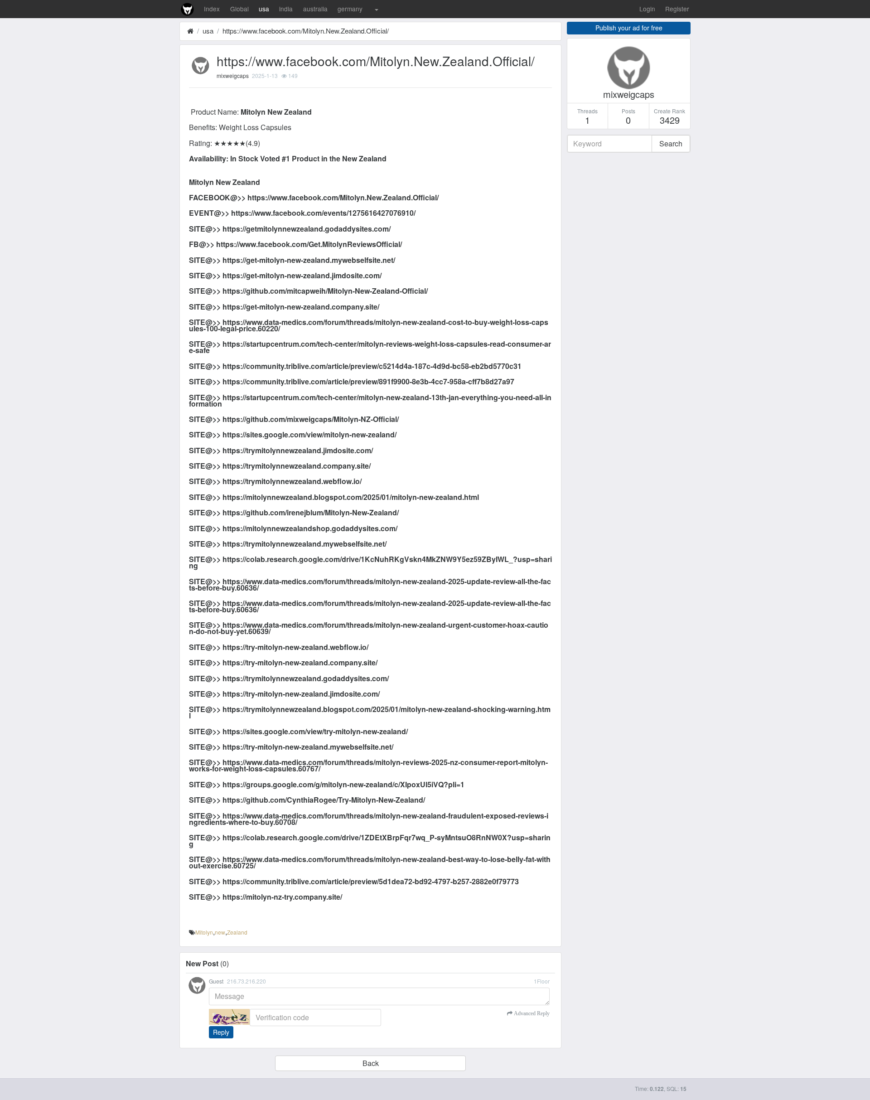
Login (647, 8)
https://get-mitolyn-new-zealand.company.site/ (300, 306)
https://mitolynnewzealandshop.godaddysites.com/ (309, 528)
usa (264, 8)
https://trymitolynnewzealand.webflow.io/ (292, 481)
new (220, 932)
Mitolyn (204, 932)
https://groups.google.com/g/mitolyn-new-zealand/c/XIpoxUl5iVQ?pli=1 (343, 784)
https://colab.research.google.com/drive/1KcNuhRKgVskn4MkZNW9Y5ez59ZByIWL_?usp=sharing (370, 562)
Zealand (237, 932)
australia (315, 8)
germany (350, 8)
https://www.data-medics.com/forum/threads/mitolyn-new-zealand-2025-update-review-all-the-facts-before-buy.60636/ (370, 584)
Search (670, 143)
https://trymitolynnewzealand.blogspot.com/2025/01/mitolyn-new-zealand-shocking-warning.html (370, 712)
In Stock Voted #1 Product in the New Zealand (308, 158)
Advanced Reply (531, 1013)
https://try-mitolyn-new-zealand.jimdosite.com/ (301, 693)
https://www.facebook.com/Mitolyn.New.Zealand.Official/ (305, 30)
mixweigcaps (233, 75)
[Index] (190, 30)
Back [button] (370, 1063)
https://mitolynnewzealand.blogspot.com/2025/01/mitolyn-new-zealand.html (350, 497)
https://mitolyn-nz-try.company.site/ (282, 897)
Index (212, 8)
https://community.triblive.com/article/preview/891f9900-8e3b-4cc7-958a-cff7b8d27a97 (368, 381)
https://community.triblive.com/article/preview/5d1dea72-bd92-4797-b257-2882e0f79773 (370, 881)
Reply (221, 1032)
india (286, 8)
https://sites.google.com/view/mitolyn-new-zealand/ (309, 434)
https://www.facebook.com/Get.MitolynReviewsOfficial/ (309, 244)
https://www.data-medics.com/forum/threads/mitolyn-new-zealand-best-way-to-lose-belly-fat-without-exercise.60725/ (370, 862)
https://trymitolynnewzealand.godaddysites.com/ (305, 678)
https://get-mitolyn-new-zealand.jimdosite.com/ (302, 275)
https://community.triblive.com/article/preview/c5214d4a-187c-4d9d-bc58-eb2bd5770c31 (372, 366)
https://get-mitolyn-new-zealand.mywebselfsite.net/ (308, 260)
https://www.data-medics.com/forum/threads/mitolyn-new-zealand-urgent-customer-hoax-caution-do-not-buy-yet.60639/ (368, 628)
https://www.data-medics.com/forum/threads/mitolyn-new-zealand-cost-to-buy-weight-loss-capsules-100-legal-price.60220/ (368, 325)
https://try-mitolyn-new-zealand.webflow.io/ (295, 647)
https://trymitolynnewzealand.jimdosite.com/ (297, 450)
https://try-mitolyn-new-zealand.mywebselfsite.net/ (307, 746)
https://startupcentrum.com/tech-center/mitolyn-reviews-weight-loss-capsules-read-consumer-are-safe (370, 347)
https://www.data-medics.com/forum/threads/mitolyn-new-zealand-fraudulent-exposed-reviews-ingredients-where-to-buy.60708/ (368, 818)
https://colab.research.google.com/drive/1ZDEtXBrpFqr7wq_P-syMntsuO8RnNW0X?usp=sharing (370, 840)
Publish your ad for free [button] (628, 27)
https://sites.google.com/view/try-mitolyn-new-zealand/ (315, 731)
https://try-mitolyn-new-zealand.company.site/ (299, 662)
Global (239, 8)
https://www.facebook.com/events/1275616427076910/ (323, 213)
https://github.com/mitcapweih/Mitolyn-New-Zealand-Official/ (325, 291)
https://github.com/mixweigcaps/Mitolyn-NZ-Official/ (310, 419)
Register (677, 8)
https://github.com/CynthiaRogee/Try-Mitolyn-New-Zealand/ (323, 800)
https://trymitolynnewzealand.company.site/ (296, 465)
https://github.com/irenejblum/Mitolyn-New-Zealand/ (310, 512)
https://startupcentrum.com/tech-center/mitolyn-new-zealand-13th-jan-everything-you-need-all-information (370, 400)
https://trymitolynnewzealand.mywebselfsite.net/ (304, 543)
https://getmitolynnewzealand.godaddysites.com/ (306, 228)
